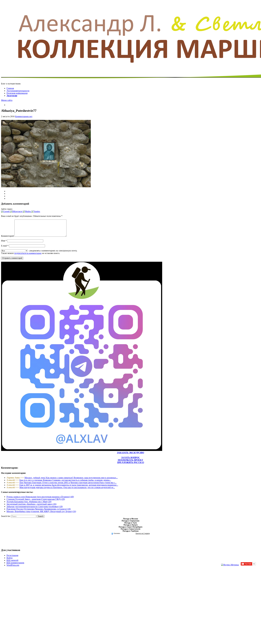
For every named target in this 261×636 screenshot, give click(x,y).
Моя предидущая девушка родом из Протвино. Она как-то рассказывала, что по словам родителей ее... (67, 487)
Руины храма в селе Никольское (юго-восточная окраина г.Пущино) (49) (40, 497)
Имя (4, 241)
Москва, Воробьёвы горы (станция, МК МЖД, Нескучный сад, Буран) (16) (41, 511)
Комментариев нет (23, 116)
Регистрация (12, 555)
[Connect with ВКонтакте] (16, 211)
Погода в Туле (130, 523)
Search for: (5, 516)
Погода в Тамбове (131, 531)
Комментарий (7, 236)
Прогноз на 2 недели (143, 533)
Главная (10, 88)
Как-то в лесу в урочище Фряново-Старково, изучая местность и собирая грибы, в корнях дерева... (65, 480)
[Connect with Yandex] (35, 211)
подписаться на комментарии (27, 253)
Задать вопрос (130, 457)
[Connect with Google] (5, 211)
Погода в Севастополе (130, 529)
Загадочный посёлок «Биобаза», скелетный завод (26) (31, 504)
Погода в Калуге (131, 525)
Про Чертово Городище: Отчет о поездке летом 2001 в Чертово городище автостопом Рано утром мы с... (67, 482)
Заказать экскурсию (130, 452)
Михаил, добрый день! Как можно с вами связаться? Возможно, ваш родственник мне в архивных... (71, 477)
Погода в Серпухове (130, 521)
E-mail (4, 246)
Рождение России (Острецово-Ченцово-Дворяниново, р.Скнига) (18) (39, 509)
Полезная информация (17, 93)
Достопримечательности (18, 91)
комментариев (15, 563)
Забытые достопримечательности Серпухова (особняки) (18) (35, 506)
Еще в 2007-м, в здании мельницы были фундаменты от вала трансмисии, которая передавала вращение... (68, 485)
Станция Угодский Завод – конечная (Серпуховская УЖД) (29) (36, 499)
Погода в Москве (130, 519)
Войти (10, 558)
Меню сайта (6, 100)
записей (12, 560)
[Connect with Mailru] (27, 211)
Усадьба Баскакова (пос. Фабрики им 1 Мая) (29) (29, 501)
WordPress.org (13, 565)
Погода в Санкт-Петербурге (130, 527)
